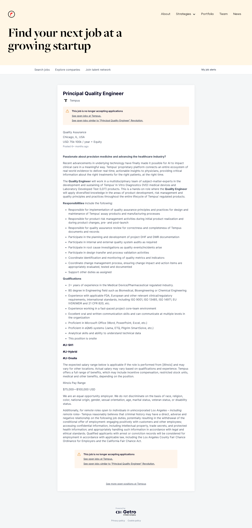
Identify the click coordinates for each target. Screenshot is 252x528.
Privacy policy (118, 520)
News (237, 14)
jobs (42, 69)
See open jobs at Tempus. (86, 115)
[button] (184, 14)
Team (223, 14)
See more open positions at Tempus (126, 483)
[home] (11, 14)
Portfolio (207, 14)
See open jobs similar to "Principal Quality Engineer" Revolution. (107, 120)
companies (67, 69)
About (165, 14)
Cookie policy (134, 520)
